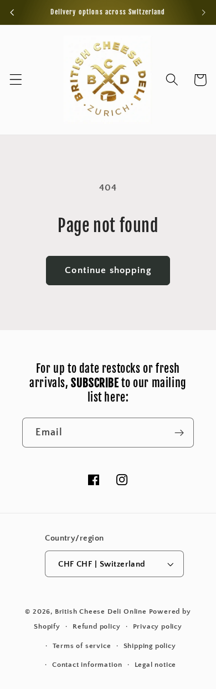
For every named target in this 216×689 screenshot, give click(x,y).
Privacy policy (157, 626)
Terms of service (82, 646)
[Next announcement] (204, 12)
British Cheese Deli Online (101, 611)
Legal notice (156, 665)
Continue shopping (108, 270)
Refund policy (96, 626)
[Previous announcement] (12, 12)
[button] (16, 80)
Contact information (87, 665)
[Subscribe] (179, 433)
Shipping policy (150, 646)
